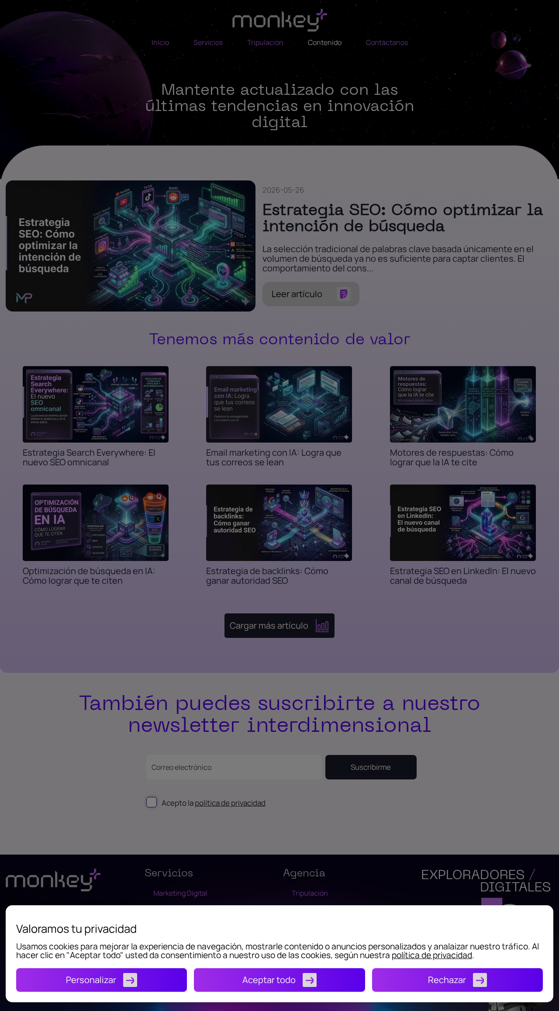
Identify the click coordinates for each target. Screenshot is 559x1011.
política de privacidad (432, 955)
